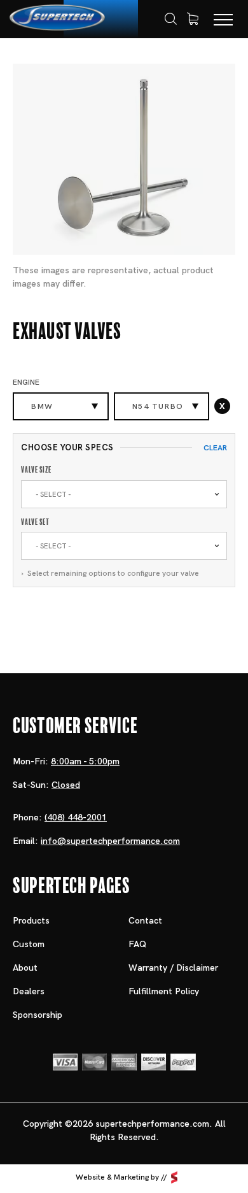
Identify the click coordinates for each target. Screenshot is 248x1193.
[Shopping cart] (192, 19)
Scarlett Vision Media (174, 1177)
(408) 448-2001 (76, 817)
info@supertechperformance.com (110, 841)
